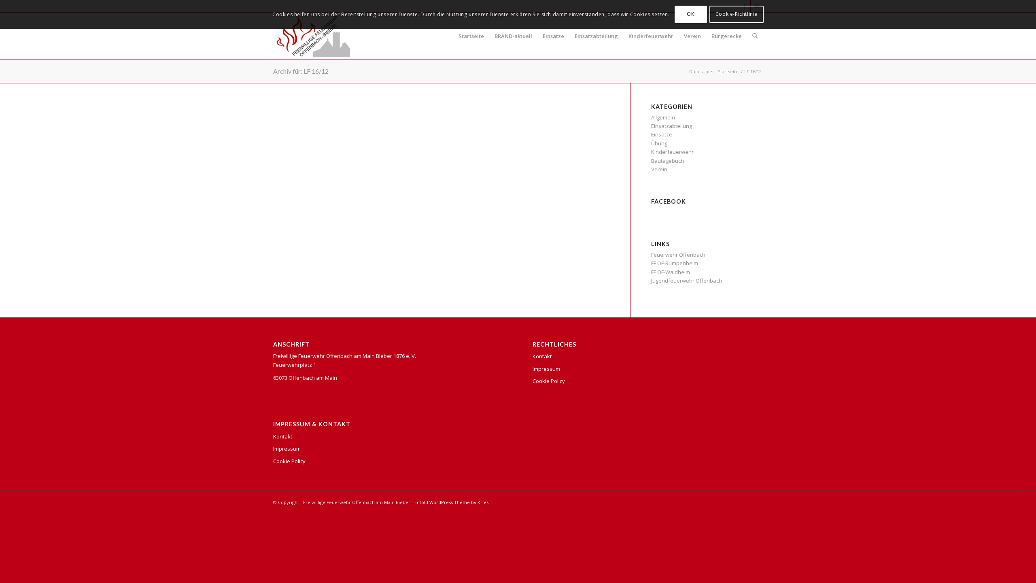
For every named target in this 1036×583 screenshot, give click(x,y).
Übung (659, 143)
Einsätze (553, 36)
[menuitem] (755, 36)
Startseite (471, 36)
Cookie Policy (289, 461)
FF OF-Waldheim (670, 272)
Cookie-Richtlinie (736, 14)
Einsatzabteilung (596, 36)
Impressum (287, 448)
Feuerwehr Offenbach (678, 254)
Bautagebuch (667, 160)
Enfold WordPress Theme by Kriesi (452, 502)
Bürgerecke (726, 36)
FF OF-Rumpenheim (674, 263)
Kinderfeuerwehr (650, 36)
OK (690, 14)
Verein (692, 36)
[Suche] (755, 36)
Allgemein (663, 117)
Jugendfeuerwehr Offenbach (686, 280)
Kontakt (282, 436)
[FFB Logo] (314, 36)
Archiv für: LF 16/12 (301, 71)
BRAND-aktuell (513, 36)
